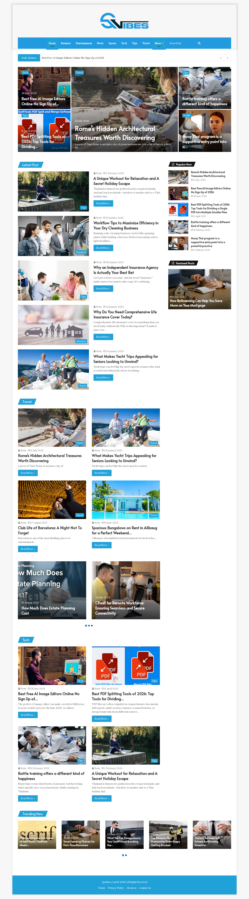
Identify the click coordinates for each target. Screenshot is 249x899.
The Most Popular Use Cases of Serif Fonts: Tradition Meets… (36, 841)
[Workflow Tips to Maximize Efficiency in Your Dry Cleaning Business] (44, 88)
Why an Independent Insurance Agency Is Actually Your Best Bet (40, 141)
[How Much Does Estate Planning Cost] (52, 590)
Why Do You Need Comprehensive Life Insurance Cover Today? (201, 98)
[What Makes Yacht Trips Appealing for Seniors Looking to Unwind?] (205, 131)
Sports (112, 43)
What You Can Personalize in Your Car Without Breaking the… (124, 841)
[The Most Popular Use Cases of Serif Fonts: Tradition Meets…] (37, 835)
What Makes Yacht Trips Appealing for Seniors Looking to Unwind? (202, 141)
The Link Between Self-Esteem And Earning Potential (208, 841)
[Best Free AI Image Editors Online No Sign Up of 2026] (178, 193)
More (158, 43)
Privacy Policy (116, 888)
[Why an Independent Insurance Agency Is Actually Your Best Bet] (44, 131)
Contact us (145, 888)
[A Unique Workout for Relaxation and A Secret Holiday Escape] (124, 109)
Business (66, 43)
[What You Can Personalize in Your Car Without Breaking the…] (124, 835)
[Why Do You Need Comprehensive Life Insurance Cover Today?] (205, 88)
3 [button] (92, 625)
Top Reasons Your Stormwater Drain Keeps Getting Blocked (196, 302)
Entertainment (84, 43)
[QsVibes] (124, 21)
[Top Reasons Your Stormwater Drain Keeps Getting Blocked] (168, 835)
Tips (134, 43)
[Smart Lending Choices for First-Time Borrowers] (81, 835)
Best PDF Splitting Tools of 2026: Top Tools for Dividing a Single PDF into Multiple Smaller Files (210, 208)
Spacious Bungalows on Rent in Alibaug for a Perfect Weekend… (124, 530)
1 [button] (86, 626)
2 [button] (89, 625)
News (100, 43)
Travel (146, 43)
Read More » (103, 203)
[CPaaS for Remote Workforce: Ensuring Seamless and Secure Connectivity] (126, 590)
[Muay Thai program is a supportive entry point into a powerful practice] (178, 243)
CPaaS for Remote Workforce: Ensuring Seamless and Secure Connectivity (120, 608)
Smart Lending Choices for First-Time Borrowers (79, 843)
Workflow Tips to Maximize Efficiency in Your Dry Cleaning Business (44, 98)
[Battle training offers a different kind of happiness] (178, 227)
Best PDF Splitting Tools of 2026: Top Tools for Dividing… (123, 696)
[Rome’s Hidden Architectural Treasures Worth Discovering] (178, 177)
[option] (124, 110)
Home (52, 43)
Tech (124, 43)
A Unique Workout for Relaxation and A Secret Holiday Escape (121, 133)
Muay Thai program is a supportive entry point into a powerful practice (208, 242)
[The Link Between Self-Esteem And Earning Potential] (212, 835)
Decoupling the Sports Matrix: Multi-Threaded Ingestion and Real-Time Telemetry (89, 57)
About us (132, 888)
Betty (99, 173)
